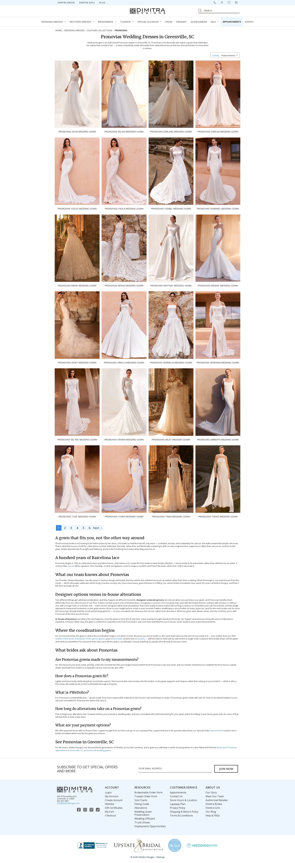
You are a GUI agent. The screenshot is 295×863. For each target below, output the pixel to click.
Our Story (211, 792)
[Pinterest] (92, 810)
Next (96, 528)
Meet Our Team (215, 796)
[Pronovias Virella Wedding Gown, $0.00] (124, 325)
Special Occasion (148, 21)
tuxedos (141, 638)
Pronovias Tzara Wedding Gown (124, 516)
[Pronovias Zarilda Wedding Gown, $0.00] (217, 94)
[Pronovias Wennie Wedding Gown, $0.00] (217, 248)
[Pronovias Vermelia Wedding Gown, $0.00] (171, 325)
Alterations (140, 808)
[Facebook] (79, 810)
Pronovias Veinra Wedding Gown (124, 439)
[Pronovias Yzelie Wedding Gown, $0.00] (77, 171)
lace (70, 566)
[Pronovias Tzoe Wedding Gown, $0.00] (77, 479)
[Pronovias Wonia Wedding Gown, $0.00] (124, 248)
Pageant (181, 21)
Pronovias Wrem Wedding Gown (77, 285)
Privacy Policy (177, 808)
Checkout (110, 815)
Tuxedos (125, 21)
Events (249, 21)
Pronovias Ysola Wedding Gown (124, 208)
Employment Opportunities (150, 826)
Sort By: (215, 55)
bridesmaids (116, 638)
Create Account (113, 800)
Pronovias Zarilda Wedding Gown (218, 131)
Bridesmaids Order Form (148, 792)
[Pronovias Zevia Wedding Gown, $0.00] (77, 94)
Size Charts (140, 800)
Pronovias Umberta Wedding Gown (218, 439)
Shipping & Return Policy (184, 811)
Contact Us (176, 796)
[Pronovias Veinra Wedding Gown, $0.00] (124, 402)
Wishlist (109, 804)
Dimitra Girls (87, 2)
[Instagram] (85, 810)
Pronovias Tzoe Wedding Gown (77, 516)
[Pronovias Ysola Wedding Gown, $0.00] (124, 171)
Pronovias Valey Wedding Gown (171, 439)
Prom (168, 21)
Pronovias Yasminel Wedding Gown (218, 208)
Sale (213, 21)
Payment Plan (216, 730)
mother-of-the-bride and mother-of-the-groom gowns (80, 638)
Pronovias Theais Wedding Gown (218, 516)
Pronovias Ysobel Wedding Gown (171, 208)
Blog (102, 2)
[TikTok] (98, 810)
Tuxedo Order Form (145, 796)
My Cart (109, 811)
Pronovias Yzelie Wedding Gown (77, 208)
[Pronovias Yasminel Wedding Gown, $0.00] (217, 171)
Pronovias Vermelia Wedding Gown (171, 362)
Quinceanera (199, 21)
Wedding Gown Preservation (143, 813)
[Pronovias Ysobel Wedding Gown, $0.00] (171, 171)
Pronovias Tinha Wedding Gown (171, 516)
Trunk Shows (142, 822)
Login (108, 792)
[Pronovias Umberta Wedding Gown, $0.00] (217, 402)
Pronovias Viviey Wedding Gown (77, 362)
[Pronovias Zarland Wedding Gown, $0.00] (171, 94)
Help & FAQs (213, 815)
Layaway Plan (177, 804)
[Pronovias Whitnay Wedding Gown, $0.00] (171, 248)
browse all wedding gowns (98, 750)
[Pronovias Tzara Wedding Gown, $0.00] (124, 479)
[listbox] (230, 55)
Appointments (232, 21)
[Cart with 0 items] (236, 2)
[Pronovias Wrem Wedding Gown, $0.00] (77, 248)
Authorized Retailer (217, 800)
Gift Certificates (114, 808)
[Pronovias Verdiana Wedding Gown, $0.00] (217, 325)
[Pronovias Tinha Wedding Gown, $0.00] (171, 479)
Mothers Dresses (80, 21)
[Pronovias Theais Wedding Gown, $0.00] (217, 479)
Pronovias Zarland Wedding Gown (171, 131)
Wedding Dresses (52, 21)
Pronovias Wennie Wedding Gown (218, 285)
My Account (111, 796)
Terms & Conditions (181, 815)
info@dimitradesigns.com (68, 803)
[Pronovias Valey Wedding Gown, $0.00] (171, 402)
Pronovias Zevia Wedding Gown (77, 131)
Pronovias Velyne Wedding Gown (77, 439)
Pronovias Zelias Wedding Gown (124, 131)
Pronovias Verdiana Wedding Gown (218, 362)
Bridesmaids (105, 21)
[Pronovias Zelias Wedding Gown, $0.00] (124, 94)
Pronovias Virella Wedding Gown (124, 362)
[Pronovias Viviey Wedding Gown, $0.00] (77, 325)
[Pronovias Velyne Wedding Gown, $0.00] (77, 402)
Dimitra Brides (66, 2)
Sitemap (160, 857)
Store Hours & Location (183, 800)
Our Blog (211, 811)
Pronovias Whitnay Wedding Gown (171, 285)
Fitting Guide (141, 804)
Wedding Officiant (144, 818)
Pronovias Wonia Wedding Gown (124, 285)
